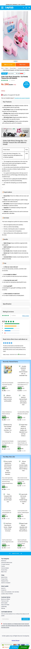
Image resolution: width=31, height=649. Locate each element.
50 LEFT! (26, 84)
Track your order (5, 601)
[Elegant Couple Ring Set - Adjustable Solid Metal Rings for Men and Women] (23, 537)
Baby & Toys (4, 571)
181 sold (18, 73)
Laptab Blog (4, 606)
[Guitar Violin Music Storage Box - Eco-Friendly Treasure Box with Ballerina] (8, 380)
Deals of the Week (5, 604)
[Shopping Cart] (29, 8)
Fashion (3, 566)
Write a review (25, 315)
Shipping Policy (4, 581)
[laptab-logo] (9, 7)
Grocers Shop (4, 569)
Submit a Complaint (5, 582)
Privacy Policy (4, 579)
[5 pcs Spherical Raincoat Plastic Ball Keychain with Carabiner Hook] (23, 409)
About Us (3, 588)
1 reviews (12, 80)
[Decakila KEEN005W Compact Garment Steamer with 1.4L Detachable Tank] (23, 380)
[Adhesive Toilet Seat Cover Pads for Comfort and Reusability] (8, 409)
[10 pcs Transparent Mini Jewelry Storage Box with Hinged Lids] (8, 508)
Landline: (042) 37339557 (7, 593)
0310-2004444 (13, 4)
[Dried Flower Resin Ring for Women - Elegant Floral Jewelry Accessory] (8, 537)
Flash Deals (4, 73)
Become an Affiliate (5, 599)
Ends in (9, 73)
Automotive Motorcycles (6, 562)
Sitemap (3, 608)
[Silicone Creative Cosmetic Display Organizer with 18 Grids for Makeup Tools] (23, 475)
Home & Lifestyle (5, 568)
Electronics (3, 560)
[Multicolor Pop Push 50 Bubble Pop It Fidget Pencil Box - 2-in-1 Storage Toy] (8, 438)
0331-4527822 (21, 4)
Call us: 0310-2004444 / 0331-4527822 (10, 592)
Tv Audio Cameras (5, 564)
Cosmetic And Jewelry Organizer (22, 98)
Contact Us (3, 590)
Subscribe (26, 619)
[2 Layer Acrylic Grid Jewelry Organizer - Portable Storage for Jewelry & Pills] (23, 508)
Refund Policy (4, 577)
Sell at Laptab (4, 602)
